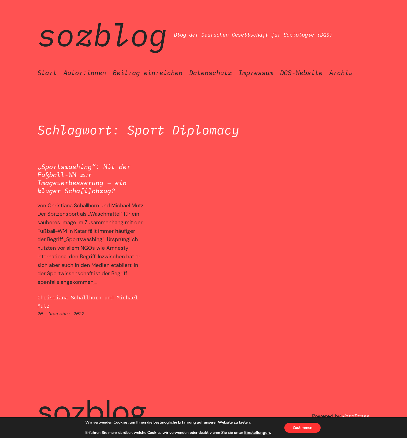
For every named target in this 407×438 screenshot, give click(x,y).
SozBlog (102, 34)
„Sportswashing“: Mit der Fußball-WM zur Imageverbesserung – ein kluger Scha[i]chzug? (83, 179)
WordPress (356, 415)
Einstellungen (257, 432)
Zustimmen (302, 427)
